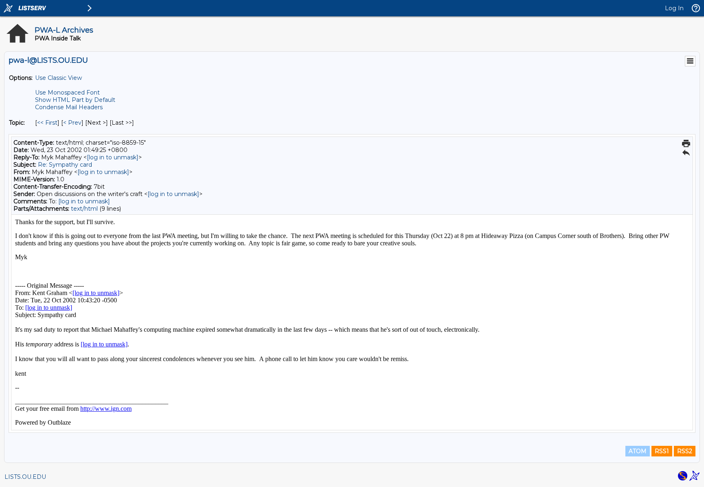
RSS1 (662, 451)
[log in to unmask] (113, 157)
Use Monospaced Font (67, 92)
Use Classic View (58, 78)
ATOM (638, 451)
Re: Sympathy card (65, 164)
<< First (47, 122)
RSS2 (684, 451)
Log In (674, 8)
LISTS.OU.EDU (25, 476)
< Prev (72, 122)
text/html (84, 208)
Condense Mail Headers (69, 107)
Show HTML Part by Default (75, 100)
